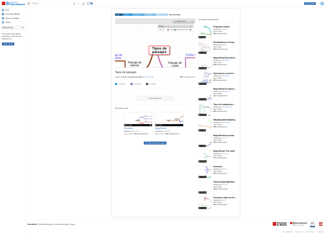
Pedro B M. (148, 14)
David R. (224, 29)
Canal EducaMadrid (12, 14)
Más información (155, 98)
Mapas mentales (160, 14)
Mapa (299, 232)
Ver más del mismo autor (155, 143)
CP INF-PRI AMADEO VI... (137, 14)
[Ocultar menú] (28, 3)
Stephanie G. (225, 60)
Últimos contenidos (12, 18)
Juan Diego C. (226, 122)
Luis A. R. (224, 138)
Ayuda (72, 224)
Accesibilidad (287, 232)
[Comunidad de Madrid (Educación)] (279, 225)
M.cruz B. (224, 184)
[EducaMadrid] (298, 225)
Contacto (320, 232)
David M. (224, 45)
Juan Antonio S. (226, 107)
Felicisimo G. (225, 76)
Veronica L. (225, 153)
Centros (8, 22)
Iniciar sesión (310, 3)
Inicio (7, 10)
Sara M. (223, 200)
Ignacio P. (224, 169)
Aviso (310, 232)
